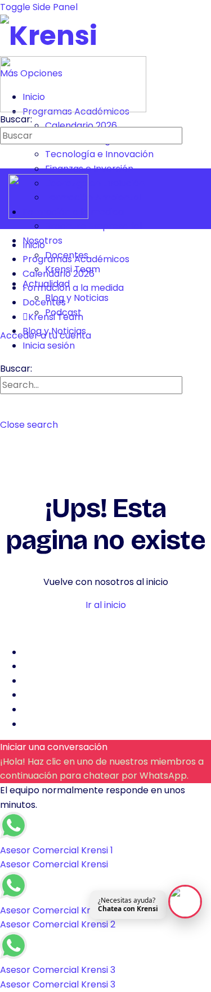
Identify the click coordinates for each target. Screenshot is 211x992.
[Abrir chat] (185, 901)
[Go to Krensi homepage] (48, 35)
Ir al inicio (106, 604)
